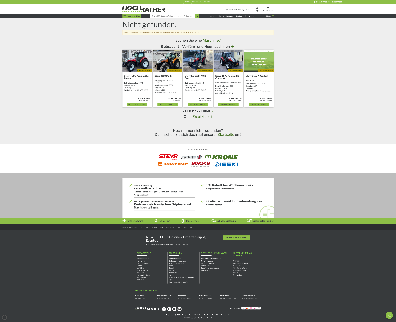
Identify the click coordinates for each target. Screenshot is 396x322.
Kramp (178, 227)
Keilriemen (141, 261)
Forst (171, 280)
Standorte (237, 261)
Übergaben (249, 16)
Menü (268, 16)
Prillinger (185, 227)
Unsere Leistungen (226, 16)
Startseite (226, 134)
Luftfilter (140, 268)
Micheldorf (224, 296)
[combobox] (174, 16)
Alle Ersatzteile (143, 259)
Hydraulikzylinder (144, 275)
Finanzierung (206, 270)
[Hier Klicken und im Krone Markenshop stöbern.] (221, 157)
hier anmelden (237, 237)
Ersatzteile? (202, 116)
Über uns (236, 266)
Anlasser (140, 273)
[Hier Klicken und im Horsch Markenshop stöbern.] (200, 164)
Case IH (136, 227)
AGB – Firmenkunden (201, 315)
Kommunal (205, 266)
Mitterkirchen (205, 296)
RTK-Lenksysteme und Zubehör (181, 277)
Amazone (155, 227)
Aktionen (140, 280)
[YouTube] (174, 309)
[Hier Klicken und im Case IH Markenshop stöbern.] (191, 157)
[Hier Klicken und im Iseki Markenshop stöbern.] (225, 164)
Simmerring (141, 277)
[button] (4, 317)
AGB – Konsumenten (184, 315)
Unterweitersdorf (164, 296)
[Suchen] (197, 16)
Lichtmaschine (143, 263)
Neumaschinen (175, 259)
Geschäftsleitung (240, 268)
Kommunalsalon (248, 296)
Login (257, 11)
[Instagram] (179, 309)
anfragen (137, 104)
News (235, 273)
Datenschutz (225, 315)
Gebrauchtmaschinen (177, 261)
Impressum (170, 315)
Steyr (142, 227)
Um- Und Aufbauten (209, 263)
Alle (191, 227)
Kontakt (239, 16)
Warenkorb (268, 11)
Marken (212, 16)
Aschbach (182, 296)
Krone (162, 227)
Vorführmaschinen (176, 263)
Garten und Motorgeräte (179, 282)
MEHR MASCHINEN (197, 111)
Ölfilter (139, 266)
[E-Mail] (164, 309)
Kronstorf (139, 296)
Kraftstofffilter (143, 270)
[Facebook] (169, 309)
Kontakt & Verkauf (240, 263)
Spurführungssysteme (210, 268)
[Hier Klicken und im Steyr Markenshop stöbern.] (168, 157)
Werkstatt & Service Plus (211, 259)
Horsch (148, 227)
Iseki (167, 227)
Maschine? (212, 40)
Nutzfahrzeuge (207, 261)
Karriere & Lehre (239, 270)
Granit (172, 227)
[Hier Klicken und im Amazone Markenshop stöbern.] (173, 164)
